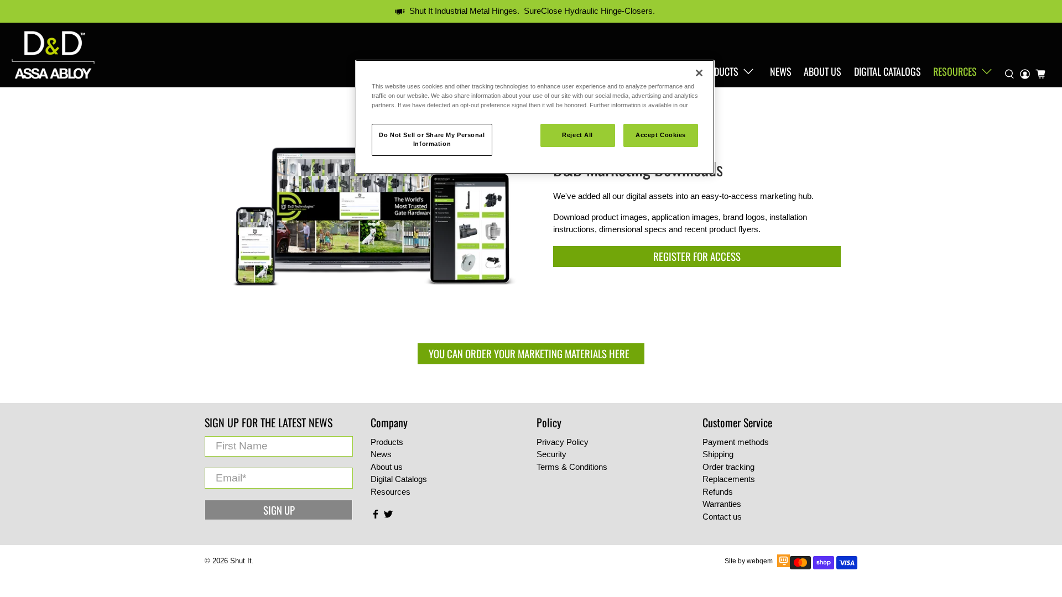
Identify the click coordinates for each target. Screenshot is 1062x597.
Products (718, 71)
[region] (535, 117)
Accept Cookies (661, 135)
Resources (955, 71)
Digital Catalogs (887, 71)
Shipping (717, 454)
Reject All (577, 135)
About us (822, 71)
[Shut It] (53, 54)
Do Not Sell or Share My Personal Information (432, 139)
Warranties (721, 504)
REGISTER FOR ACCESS (697, 256)
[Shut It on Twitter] (388, 516)
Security (551, 454)
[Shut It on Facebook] (376, 516)
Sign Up (279, 509)
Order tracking (728, 467)
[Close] (699, 73)
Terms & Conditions (572, 467)
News (781, 71)
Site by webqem (749, 561)
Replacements (728, 479)
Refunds (717, 491)
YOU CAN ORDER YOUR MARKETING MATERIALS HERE (531, 353)
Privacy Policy (563, 442)
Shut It (241, 561)
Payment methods (735, 442)
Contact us (722, 516)
